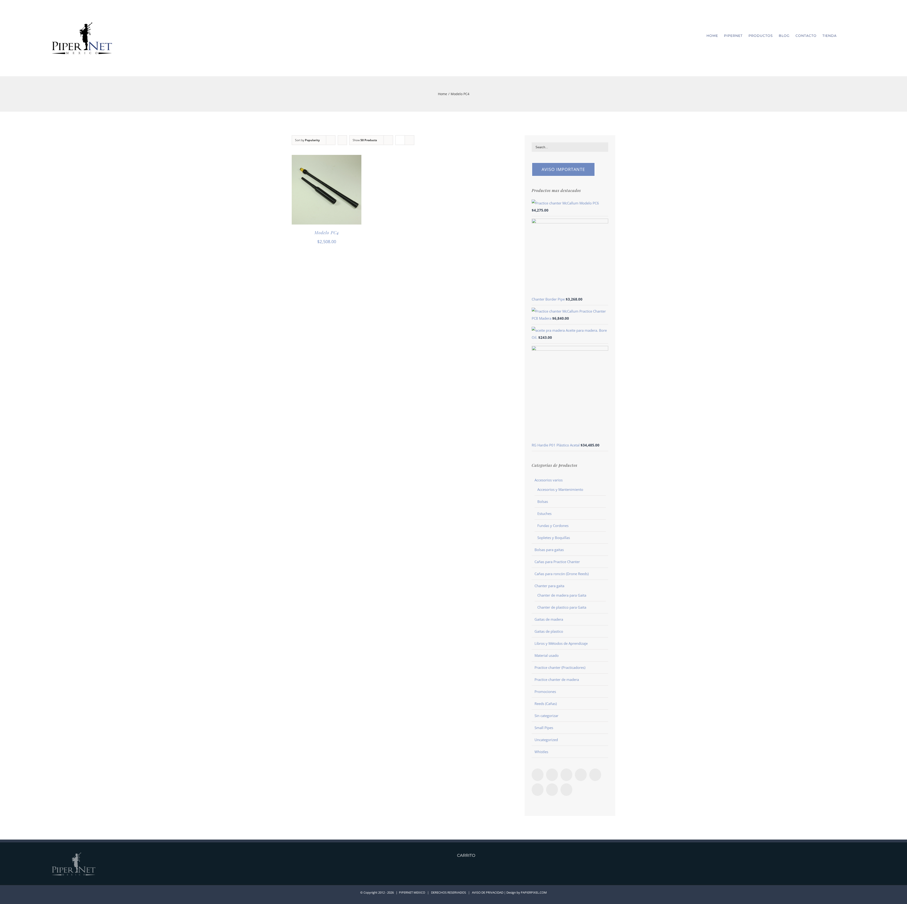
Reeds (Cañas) (546, 703)
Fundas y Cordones (553, 525)
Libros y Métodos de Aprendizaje (561, 643)
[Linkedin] (552, 789)
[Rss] (552, 774)
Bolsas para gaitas (549, 549)
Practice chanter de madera (557, 679)
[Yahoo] (566, 789)
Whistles (541, 751)
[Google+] (537, 789)
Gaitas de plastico (549, 631)
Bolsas (542, 501)
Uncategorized (546, 739)
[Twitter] (566, 774)
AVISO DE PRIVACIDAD (487, 892)
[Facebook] (537, 774)
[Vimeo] (581, 774)
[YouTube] (595, 774)
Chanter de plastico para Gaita (561, 607)
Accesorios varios (549, 480)
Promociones (545, 691)
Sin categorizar (546, 715)
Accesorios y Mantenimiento (560, 489)
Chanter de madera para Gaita (561, 595)
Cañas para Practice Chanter (557, 561)
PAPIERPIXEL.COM (534, 892)
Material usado (547, 655)
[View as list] (409, 140)
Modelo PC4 (326, 232)
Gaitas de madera (549, 619)
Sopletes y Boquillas (553, 537)
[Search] (853, 35)
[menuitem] (715, 35)
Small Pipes (544, 727)
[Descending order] (342, 140)
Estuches (544, 513)
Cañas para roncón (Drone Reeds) (562, 573)
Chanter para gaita (549, 585)
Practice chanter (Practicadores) (560, 667)
